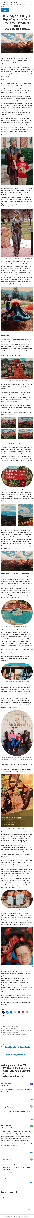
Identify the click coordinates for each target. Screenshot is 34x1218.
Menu (6, 10)
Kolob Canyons (20, 1030)
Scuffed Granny (9, 2)
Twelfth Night (16, 1032)
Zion (16, 1034)
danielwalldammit (6, 1083)
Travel (15, 1028)
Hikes (12, 1028)
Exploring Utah (6, 1028)
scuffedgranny (6, 1026)
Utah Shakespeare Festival (8, 1034)
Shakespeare (27, 1030)
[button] (8, 422)
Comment (27, 1209)
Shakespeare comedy (6, 1032)
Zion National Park (22, 1034)
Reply (31, 1099)
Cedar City (5, 1030)
